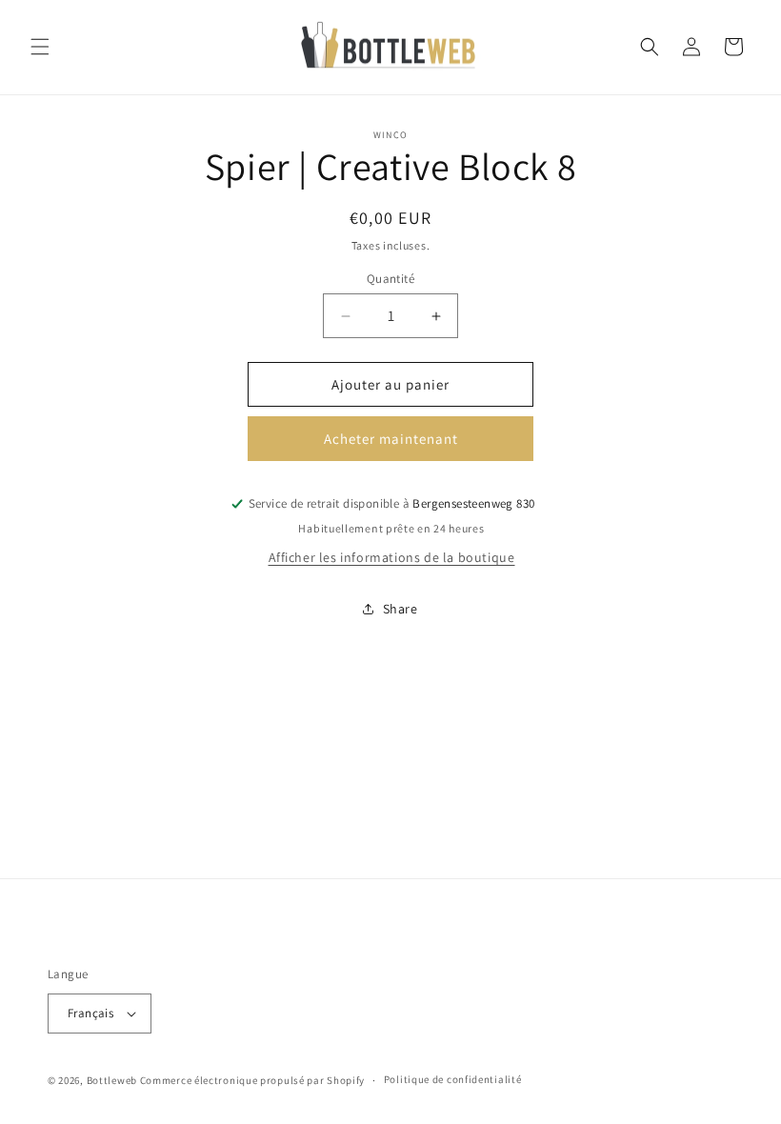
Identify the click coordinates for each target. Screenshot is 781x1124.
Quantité (390, 279)
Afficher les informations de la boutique (392, 557)
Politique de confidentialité (453, 1079)
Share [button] (400, 608)
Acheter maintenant (391, 439)
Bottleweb (112, 1080)
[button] (40, 47)
